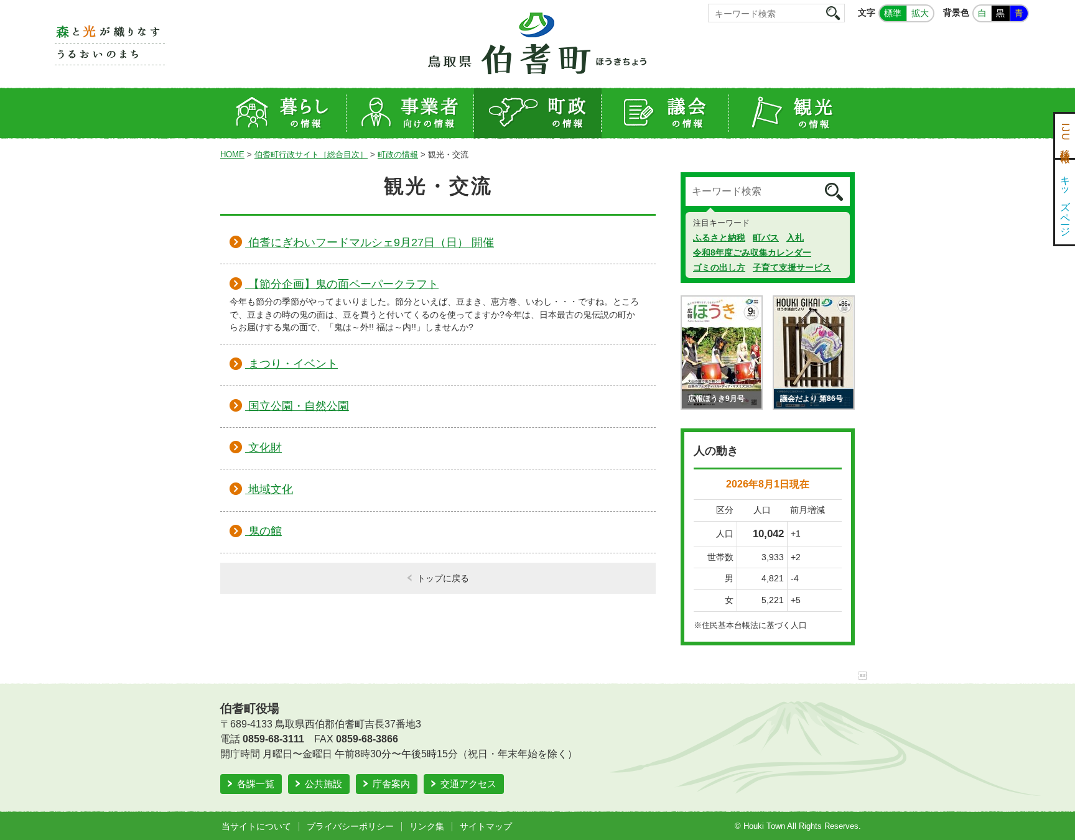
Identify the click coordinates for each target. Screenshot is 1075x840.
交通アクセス (468, 783)
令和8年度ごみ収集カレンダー (752, 252)
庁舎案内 (391, 783)
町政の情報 (398, 154)
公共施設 (323, 783)
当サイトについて (256, 826)
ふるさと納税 (719, 237)
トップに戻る (443, 578)
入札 (795, 237)
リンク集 (426, 826)
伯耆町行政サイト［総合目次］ (311, 154)
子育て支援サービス (792, 267)
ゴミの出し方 (719, 267)
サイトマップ (486, 826)
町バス (766, 237)
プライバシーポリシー (350, 826)
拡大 (920, 13)
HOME (232, 154)
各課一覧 (255, 783)
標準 (892, 13)
